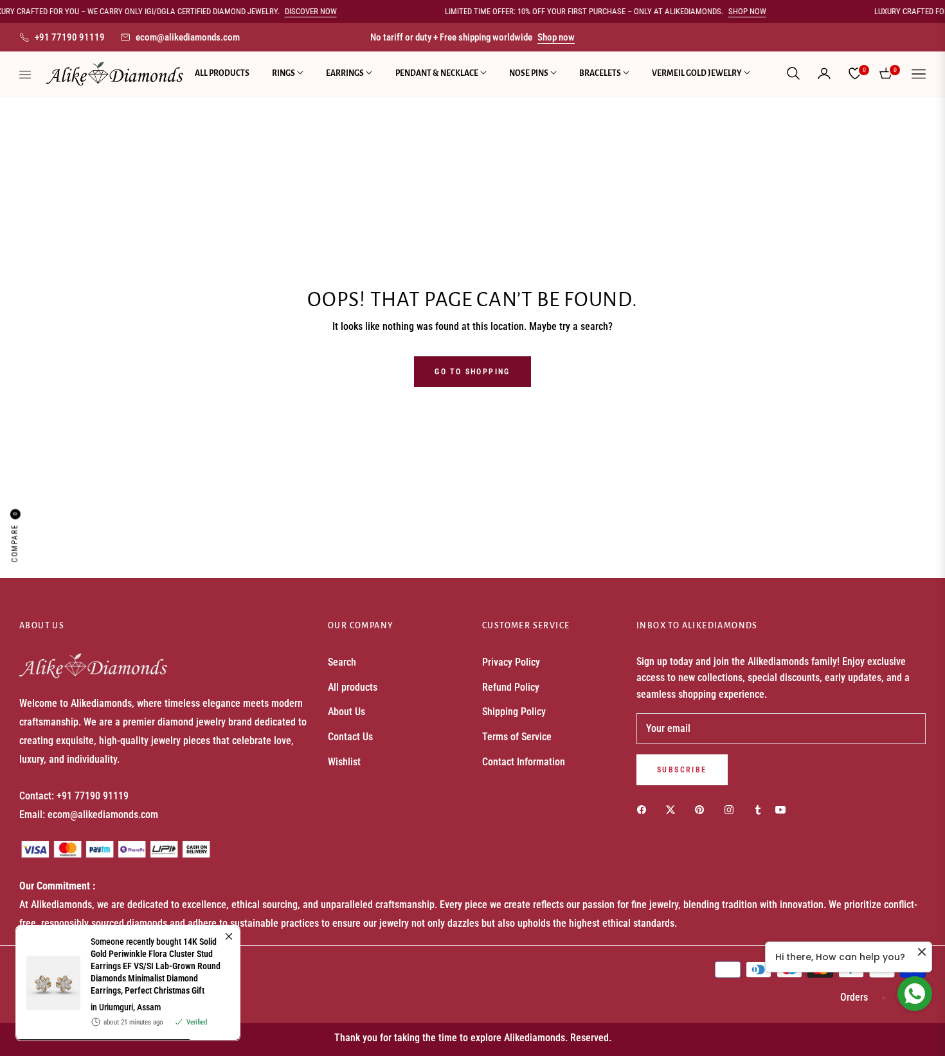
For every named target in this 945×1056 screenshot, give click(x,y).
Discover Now (372, 11)
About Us (346, 712)
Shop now (556, 37)
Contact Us (350, 737)
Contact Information (523, 762)
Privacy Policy (511, 662)
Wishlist (344, 762)
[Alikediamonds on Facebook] (644, 810)
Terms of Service (517, 737)
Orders (854, 997)
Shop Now (808, 11)
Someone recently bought (156, 966)
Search (342, 662)
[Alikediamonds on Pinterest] (702, 810)
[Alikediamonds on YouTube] (783, 810)
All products (352, 687)
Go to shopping (472, 371)
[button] (793, 73)
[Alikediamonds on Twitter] (673, 810)
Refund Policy (510, 687)
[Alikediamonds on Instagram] (732, 810)
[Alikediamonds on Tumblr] (758, 810)
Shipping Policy (514, 712)
